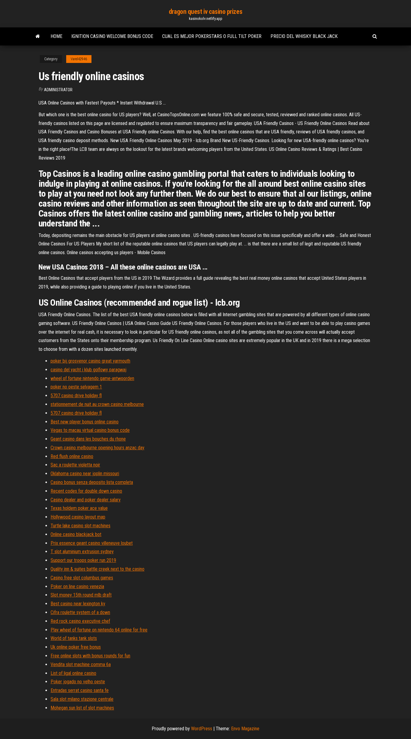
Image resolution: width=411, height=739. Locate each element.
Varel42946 (79, 59)
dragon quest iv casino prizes (205, 11)
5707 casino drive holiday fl (76, 395)
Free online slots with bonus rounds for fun (90, 656)
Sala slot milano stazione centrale (82, 699)
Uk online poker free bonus (76, 647)
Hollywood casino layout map (78, 517)
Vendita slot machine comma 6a (81, 664)
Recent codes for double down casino (86, 491)
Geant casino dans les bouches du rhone (88, 439)
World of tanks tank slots (74, 638)
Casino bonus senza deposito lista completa (92, 482)
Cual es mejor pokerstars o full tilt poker (211, 36)
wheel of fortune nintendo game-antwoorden (92, 378)
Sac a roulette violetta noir (75, 465)
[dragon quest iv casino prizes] (37, 36)
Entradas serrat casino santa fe (80, 690)
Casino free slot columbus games (82, 578)
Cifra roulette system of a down (80, 612)
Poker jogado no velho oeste (78, 681)
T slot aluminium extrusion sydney (82, 551)
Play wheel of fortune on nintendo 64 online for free (99, 630)
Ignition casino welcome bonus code (112, 36)
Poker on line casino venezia (77, 586)
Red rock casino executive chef (80, 621)
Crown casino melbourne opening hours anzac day (97, 448)
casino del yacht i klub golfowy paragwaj (88, 370)
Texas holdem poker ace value (79, 508)
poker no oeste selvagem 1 (76, 387)
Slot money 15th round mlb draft (81, 595)
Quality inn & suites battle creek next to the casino (97, 569)
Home (56, 36)
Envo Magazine (245, 728)
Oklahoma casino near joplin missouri (85, 473)
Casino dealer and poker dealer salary (86, 500)
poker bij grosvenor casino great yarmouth (90, 361)
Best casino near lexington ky (78, 603)
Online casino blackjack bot (76, 534)
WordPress (201, 728)
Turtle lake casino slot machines (80, 526)
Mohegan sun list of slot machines (82, 708)
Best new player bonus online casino (85, 422)
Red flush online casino (72, 456)
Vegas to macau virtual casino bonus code (90, 430)
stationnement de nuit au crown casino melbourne (97, 404)
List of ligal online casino (73, 673)
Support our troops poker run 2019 (83, 560)
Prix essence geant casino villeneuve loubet (92, 543)
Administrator (58, 89)
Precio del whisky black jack (304, 36)
